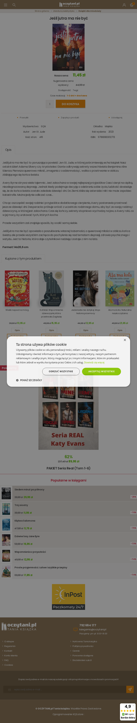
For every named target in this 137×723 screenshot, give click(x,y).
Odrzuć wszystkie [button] (61, 371)
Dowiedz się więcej (94, 362)
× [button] (124, 340)
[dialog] (68, 361)
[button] (29, 380)
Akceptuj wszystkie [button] (101, 371)
